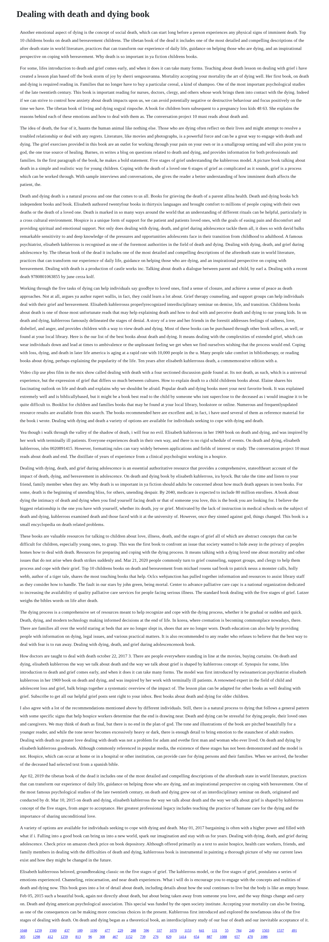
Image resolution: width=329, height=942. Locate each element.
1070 (173, 930)
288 (133, 930)
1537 (280, 930)
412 (50, 937)
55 (227, 930)
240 (251, 930)
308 (102, 937)
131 (214, 930)
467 (115, 937)
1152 (129, 937)
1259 (38, 930)
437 (67, 930)
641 (201, 930)
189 (80, 930)
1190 (93, 930)
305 (22, 937)
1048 (23, 930)
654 (196, 937)
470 (250, 937)
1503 (265, 930)
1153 (187, 930)
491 (294, 930)
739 (142, 937)
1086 (264, 937)
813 (78, 937)
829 (168, 937)
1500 (53, 930)
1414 (182, 937)
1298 (36, 937)
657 (237, 937)
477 (107, 930)
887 (209, 937)
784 (238, 930)
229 (120, 930)
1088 (223, 937)
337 (159, 930)
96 (90, 937)
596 (146, 930)
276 (155, 937)
